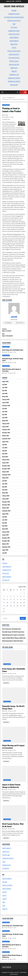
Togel (3, 861)
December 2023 (6, 466)
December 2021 (6, 538)
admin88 (6, 115)
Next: (7, 335)
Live (25, 92)
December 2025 (6, 405)
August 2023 (5, 478)
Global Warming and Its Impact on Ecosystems (11, 370)
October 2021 (5, 544)
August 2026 (5, 381)
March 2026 (5, 396)
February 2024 (5, 460)
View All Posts (20, 323)
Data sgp (4, 563)
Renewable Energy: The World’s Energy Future (12, 359)
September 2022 (6, 511)
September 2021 (6, 547)
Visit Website (8, 323)
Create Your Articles (14, 6)
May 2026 (4, 390)
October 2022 (5, 508)
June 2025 (4, 411)
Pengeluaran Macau (7, 858)
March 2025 (5, 420)
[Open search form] (17, 92)
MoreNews (23, 972)
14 (17, 599)
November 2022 (6, 505)
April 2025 (4, 417)
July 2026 (4, 384)
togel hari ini (5, 851)
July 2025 (4, 408)
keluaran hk (5, 573)
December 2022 (6, 502)
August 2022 (5, 514)
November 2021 (6, 541)
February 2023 (5, 496)
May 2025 (4, 414)
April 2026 (4, 393)
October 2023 (5, 472)
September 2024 (6, 438)
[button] (2, 92)
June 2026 (4, 387)
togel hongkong (6, 576)
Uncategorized (6, 105)
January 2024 (5, 463)
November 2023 (6, 469)
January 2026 (5, 402)
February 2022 (5, 532)
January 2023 (5, 499)
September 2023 (6, 475)
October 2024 (5, 436)
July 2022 (4, 517)
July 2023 (4, 481)
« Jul (3, 611)
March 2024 (5, 457)
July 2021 (4, 553)
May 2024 (4, 451)
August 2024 (5, 442)
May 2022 (4, 523)
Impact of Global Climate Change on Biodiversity (14, 638)
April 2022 (4, 526)
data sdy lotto (14, 84)
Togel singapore (6, 566)
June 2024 (4, 448)
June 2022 (4, 520)
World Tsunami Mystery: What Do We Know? (12, 641)
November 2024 (6, 432)
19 (10, 602)
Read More (6, 683)
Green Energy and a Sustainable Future (12, 350)
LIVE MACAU (5, 868)
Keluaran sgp (6, 855)
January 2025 (5, 426)
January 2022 (5, 535)
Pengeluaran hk (6, 570)
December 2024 (6, 429)
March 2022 (5, 529)
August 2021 (5, 550)
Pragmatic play (6, 865)
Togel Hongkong (6, 878)
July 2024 (4, 444)
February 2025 (5, 423)
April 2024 (4, 454)
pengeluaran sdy (14, 74)
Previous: (6, 330)
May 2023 (4, 487)
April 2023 (4, 490)
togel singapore (6, 848)
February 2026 (5, 399)
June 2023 (4, 484)
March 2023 (5, 493)
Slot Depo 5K (5, 580)
